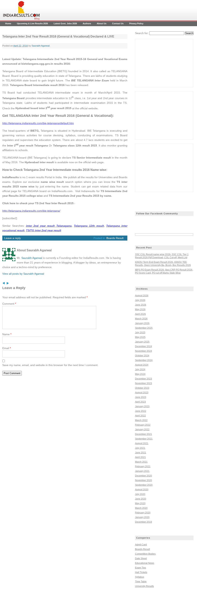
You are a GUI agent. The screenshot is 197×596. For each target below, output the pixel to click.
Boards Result (115, 238)
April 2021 (140, 457)
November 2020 (143, 480)
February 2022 (142, 425)
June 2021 (140, 452)
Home (8, 23)
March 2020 (141, 508)
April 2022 (140, 415)
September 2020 (144, 485)
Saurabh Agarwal (41, 45)
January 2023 (142, 406)
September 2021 (144, 438)
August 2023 (141, 392)
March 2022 (141, 420)
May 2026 (140, 309)
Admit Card (141, 544)
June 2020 (140, 498)
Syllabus (139, 577)
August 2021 (141, 443)
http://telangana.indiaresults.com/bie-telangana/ (31, 210)
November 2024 (143, 351)
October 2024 (142, 355)
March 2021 (141, 462)
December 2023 (143, 378)
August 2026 (141, 295)
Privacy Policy (136, 23)
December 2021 (143, 434)
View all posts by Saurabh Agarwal (23, 273)
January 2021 (142, 471)
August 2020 (141, 489)
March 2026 (141, 318)
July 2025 (140, 332)
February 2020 (142, 512)
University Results (144, 586)
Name (6, 334)
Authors (87, 23)
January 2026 (142, 323)
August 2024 (141, 365)
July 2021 (140, 448)
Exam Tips (140, 567)
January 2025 (142, 341)
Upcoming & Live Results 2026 (32, 23)
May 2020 (140, 503)
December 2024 (143, 346)
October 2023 (142, 388)
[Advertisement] (164, 63)
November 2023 (143, 383)
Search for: (142, 33)
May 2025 (140, 337)
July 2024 (140, 369)
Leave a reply (12, 238)
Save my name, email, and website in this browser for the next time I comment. (50, 365)
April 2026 (140, 314)
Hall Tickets (141, 572)
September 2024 (144, 360)
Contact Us (118, 23)
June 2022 (140, 411)
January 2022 (142, 429)
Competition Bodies (145, 554)
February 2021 (142, 466)
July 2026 (140, 300)
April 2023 (140, 401)
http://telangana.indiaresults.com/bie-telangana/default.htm (38, 123)
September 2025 (144, 328)
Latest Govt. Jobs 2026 (65, 23)
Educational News (144, 563)
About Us (101, 23)
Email (6, 348)
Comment (9, 303)
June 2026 (140, 304)
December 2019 (143, 522)
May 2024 (140, 374)
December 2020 (143, 475)
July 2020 (140, 494)
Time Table (141, 581)
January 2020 (142, 517)
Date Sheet (141, 558)
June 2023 (140, 397)
